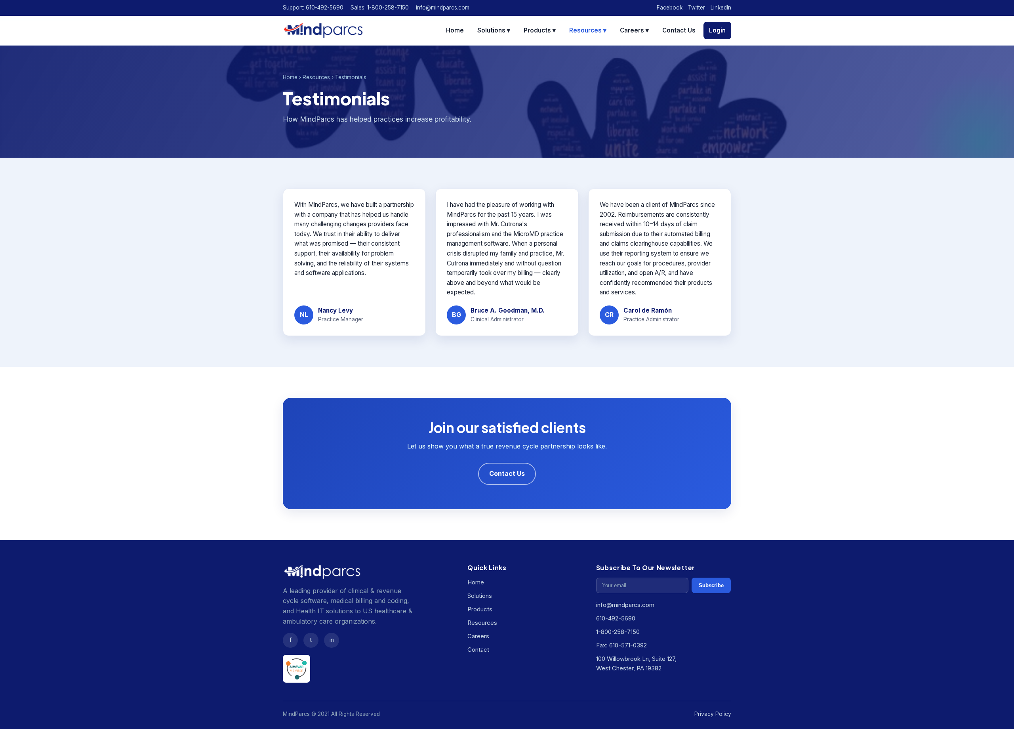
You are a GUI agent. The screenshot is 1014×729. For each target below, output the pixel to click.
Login (717, 30)
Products (479, 609)
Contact (478, 649)
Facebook (669, 7)
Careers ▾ (634, 30)
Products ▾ (540, 30)
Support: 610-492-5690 (313, 7)
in (332, 640)
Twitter (696, 7)
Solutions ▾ (493, 30)
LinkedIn (721, 7)
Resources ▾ (587, 30)
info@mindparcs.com (442, 7)
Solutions (479, 595)
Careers (478, 636)
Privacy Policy (712, 714)
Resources (316, 77)
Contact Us (679, 30)
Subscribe (711, 585)
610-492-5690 (615, 618)
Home (455, 30)
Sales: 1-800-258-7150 (380, 7)
